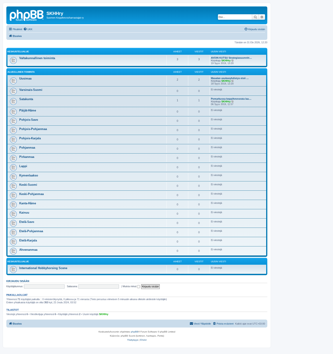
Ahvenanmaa (28, 249)
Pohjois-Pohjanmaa (33, 129)
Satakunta (26, 99)
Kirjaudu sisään (17, 281)
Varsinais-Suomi (30, 90)
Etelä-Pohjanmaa (31, 231)
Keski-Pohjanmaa (31, 194)
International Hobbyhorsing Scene (43, 268)
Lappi (23, 166)
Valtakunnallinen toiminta (37, 58)
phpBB (134, 331)
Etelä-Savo (26, 222)
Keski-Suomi (28, 184)
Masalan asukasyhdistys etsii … (230, 78)
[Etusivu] (26, 14)
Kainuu (24, 212)
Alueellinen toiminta (21, 72)
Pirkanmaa (26, 157)
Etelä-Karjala (28, 240)
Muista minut (130, 286)
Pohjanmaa (27, 147)
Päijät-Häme (27, 110)
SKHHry (226, 60)
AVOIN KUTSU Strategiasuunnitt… (231, 57)
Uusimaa (25, 78)
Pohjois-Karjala (30, 138)
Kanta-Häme (27, 203)
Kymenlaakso (28, 175)
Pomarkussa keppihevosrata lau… (231, 98)
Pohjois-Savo (28, 119)
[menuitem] (27, 29)
